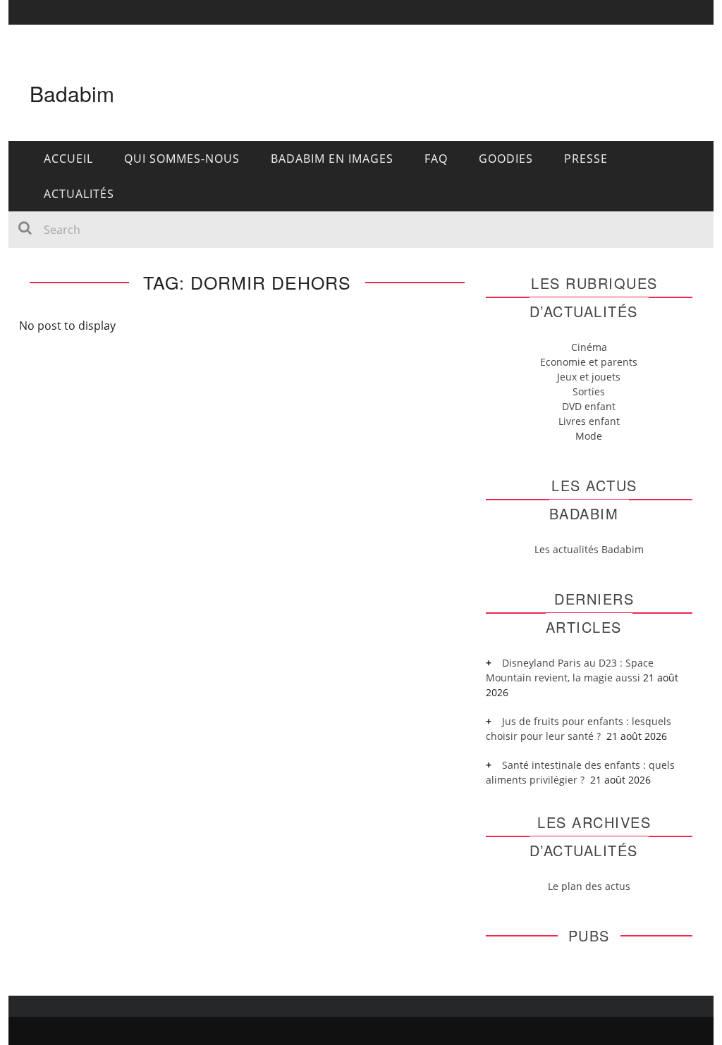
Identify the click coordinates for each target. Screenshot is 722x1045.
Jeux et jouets (588, 376)
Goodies (506, 158)
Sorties (589, 391)
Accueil (68, 158)
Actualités (79, 194)
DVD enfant (589, 406)
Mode (588, 436)
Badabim (72, 93)
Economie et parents (588, 362)
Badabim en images (332, 158)
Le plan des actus (589, 886)
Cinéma (589, 347)
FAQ (436, 158)
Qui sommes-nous (182, 158)
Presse (586, 158)
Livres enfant (589, 421)
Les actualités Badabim (589, 549)
